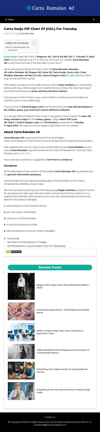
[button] (93, 19)
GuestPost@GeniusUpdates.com (50, 425)
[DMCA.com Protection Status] (14, 252)
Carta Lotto (24, 153)
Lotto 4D (73, 75)
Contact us (50, 417)
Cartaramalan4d (71, 422)
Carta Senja (10, 56)
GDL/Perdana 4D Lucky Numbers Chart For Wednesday (36, 246)
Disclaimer (12, 50)
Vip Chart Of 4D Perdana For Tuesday (27, 242)
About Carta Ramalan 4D (17, 47)
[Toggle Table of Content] (33, 43)
